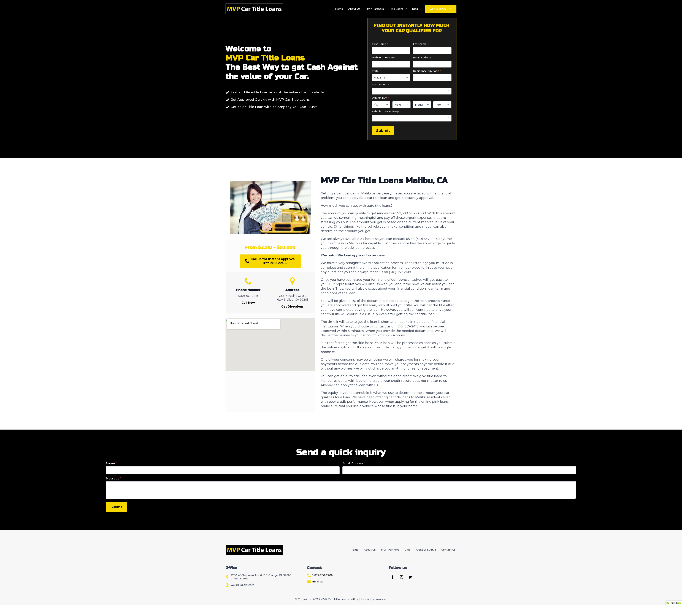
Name (111, 463)
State (376, 71)
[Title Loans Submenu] (406, 9)
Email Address (423, 57)
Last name (421, 44)
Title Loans (396, 8)
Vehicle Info (380, 98)
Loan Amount (381, 84)
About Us (354, 8)
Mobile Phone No (384, 57)
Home (339, 8)
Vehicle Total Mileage (386, 111)
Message (113, 478)
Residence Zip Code (427, 71)
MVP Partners (375, 8)
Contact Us (448, 549)
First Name (380, 44)
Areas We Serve (426, 549)
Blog (415, 8)
